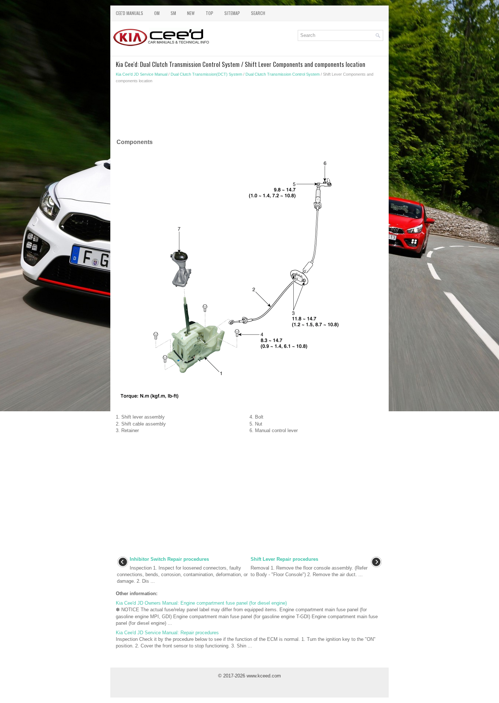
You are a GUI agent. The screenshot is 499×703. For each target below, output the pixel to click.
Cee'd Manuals (129, 13)
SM (173, 13)
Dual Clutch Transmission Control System (282, 74)
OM (157, 13)
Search (258, 13)
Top (209, 13)
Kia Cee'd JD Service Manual (141, 74)
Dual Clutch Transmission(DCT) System (206, 74)
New (191, 13)
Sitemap (232, 13)
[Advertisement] (249, 113)
